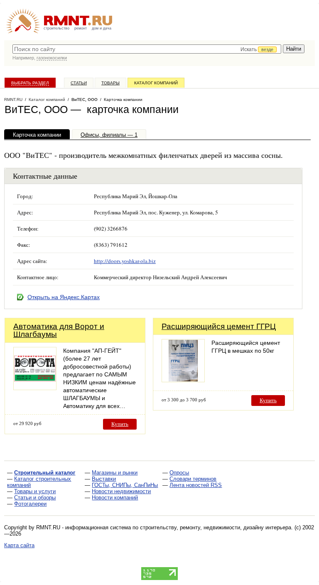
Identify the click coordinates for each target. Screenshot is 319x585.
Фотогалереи (30, 504)
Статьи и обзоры (35, 497)
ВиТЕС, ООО (84, 99)
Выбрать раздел (30, 83)
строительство (56, 28)
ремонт (80, 28)
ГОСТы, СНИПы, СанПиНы (125, 485)
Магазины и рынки (114, 472)
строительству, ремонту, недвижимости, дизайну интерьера (215, 527)
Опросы (179, 472)
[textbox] (146, 49)
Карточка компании (37, 135)
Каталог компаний (156, 83)
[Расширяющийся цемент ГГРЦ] (183, 380)
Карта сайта (19, 545)
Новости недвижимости (121, 491)
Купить (119, 424)
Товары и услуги (35, 491)
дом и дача (101, 28)
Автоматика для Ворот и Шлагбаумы (58, 330)
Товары (110, 83)
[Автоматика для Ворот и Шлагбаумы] (35, 388)
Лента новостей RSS (195, 485)
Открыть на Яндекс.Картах (63, 297)
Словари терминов (192, 479)
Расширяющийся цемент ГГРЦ (219, 326)
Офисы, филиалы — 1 (109, 135)
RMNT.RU (13, 99)
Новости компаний (115, 497)
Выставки (104, 479)
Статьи (79, 83)
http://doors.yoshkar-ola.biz (125, 261)
